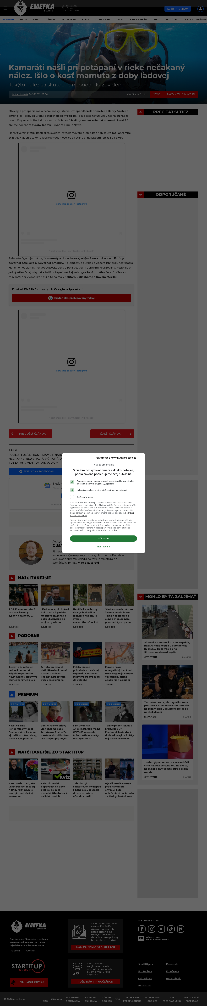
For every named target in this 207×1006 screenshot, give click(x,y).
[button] (103, 497)
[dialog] (103, 503)
